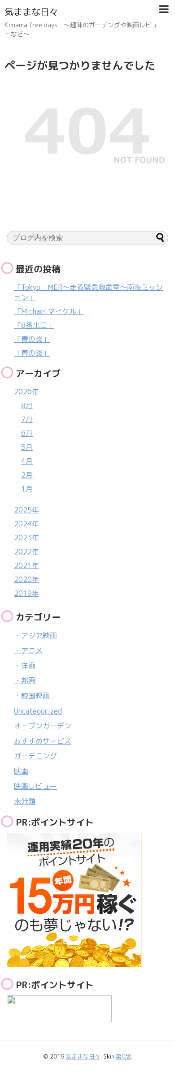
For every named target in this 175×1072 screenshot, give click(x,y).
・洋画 (24, 666)
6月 (27, 433)
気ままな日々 (31, 11)
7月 (27, 419)
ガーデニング (35, 756)
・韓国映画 (32, 696)
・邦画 (24, 680)
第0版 (123, 1056)
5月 (27, 447)
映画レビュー (35, 786)
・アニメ (28, 650)
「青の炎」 (32, 339)
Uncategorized (38, 711)
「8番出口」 (34, 325)
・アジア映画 (35, 636)
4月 (27, 461)
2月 (27, 475)
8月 (27, 405)
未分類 (24, 801)
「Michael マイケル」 (49, 311)
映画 (21, 771)
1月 (27, 489)
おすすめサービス (42, 741)
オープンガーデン (42, 726)
